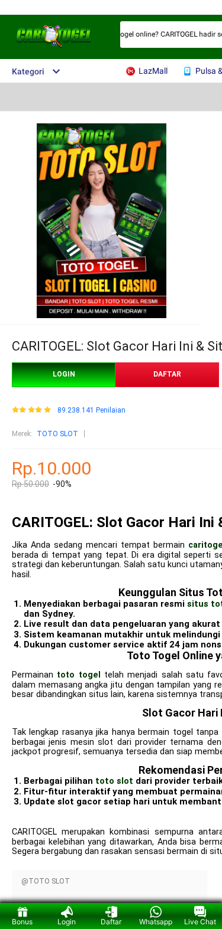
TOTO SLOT (57, 434)
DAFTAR (167, 374)
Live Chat (200, 921)
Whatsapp (155, 921)
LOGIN (64, 374)
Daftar (111, 921)
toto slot (114, 781)
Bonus (22, 921)
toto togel (78, 675)
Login (66, 921)
